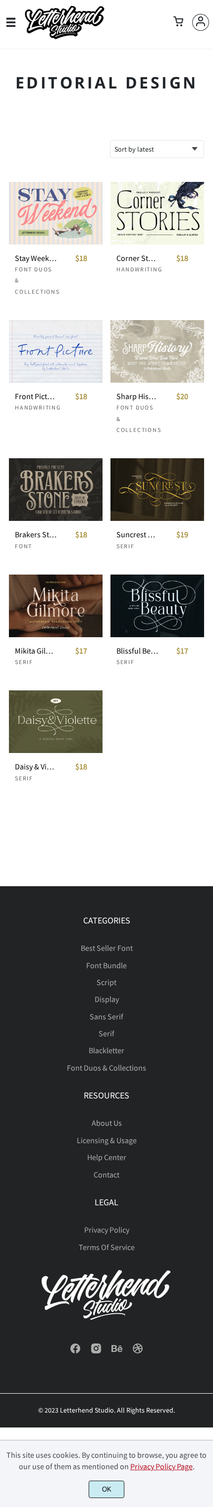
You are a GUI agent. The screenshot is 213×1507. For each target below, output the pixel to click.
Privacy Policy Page (161, 1466)
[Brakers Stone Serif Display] (56, 489)
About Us (107, 1123)
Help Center (106, 1157)
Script (106, 982)
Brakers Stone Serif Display (35, 534)
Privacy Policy (106, 1230)
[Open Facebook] (75, 1351)
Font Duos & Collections (106, 1068)
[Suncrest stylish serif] (157, 489)
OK (106, 1489)
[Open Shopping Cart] (178, 22)
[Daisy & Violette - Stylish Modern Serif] (56, 721)
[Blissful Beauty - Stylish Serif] (157, 606)
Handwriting (139, 269)
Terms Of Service (107, 1247)
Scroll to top (204, 951)
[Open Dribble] (138, 1351)
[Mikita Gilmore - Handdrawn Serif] (56, 606)
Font (23, 546)
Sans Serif (106, 1016)
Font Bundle (106, 965)
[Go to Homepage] (64, 36)
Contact (106, 1174)
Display (107, 999)
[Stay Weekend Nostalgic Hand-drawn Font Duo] (56, 213)
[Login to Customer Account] (201, 22)
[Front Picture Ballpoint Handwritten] (56, 351)
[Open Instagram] (96, 1351)
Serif (125, 546)
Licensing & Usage (107, 1140)
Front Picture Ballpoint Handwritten (35, 396)
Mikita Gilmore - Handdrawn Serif (35, 651)
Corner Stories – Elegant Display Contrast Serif (137, 258)
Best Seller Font (107, 948)
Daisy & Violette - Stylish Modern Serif (35, 766)
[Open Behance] (117, 1351)
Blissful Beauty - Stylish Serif (137, 651)
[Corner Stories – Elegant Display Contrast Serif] (157, 213)
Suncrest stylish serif (137, 534)
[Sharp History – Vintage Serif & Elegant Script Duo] (157, 351)
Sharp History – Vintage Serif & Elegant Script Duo (137, 396)
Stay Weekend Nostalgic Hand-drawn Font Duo (35, 258)
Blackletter (106, 1050)
